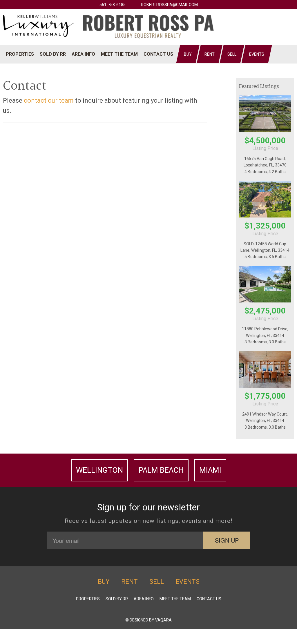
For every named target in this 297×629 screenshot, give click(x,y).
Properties (20, 54)
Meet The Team (119, 54)
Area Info (83, 54)
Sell (231, 54)
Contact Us (158, 54)
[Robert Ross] (148, 26)
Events (256, 54)
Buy (188, 54)
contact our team (49, 100)
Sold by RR (53, 54)
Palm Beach (161, 470)
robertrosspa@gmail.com (169, 4)
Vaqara (163, 620)
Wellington (99, 470)
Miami (210, 470)
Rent (209, 54)
